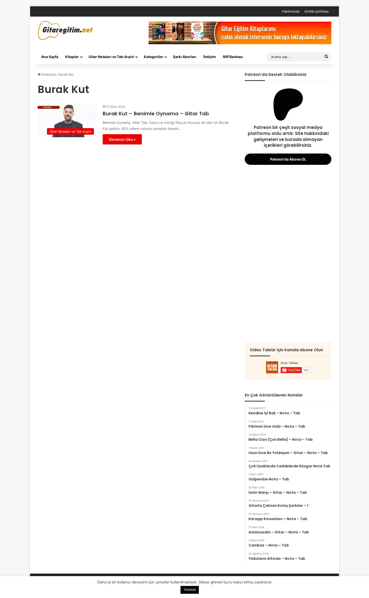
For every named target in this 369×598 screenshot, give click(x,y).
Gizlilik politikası (316, 11)
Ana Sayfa (49, 57)
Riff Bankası (233, 57)
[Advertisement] (288, 252)
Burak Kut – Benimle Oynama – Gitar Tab (156, 113)
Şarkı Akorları (184, 57)
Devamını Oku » (122, 139)
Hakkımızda (290, 11)
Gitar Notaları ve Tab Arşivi (111, 57)
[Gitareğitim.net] (65, 30)
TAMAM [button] (189, 590)
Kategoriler (153, 57)
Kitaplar (72, 57)
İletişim (209, 57)
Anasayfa (48, 74)
